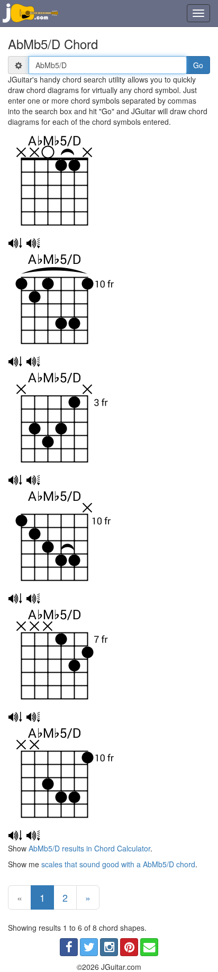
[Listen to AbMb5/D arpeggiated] (33, 243)
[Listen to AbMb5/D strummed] (15, 243)
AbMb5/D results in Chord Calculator (89, 848)
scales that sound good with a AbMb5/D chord (118, 864)
